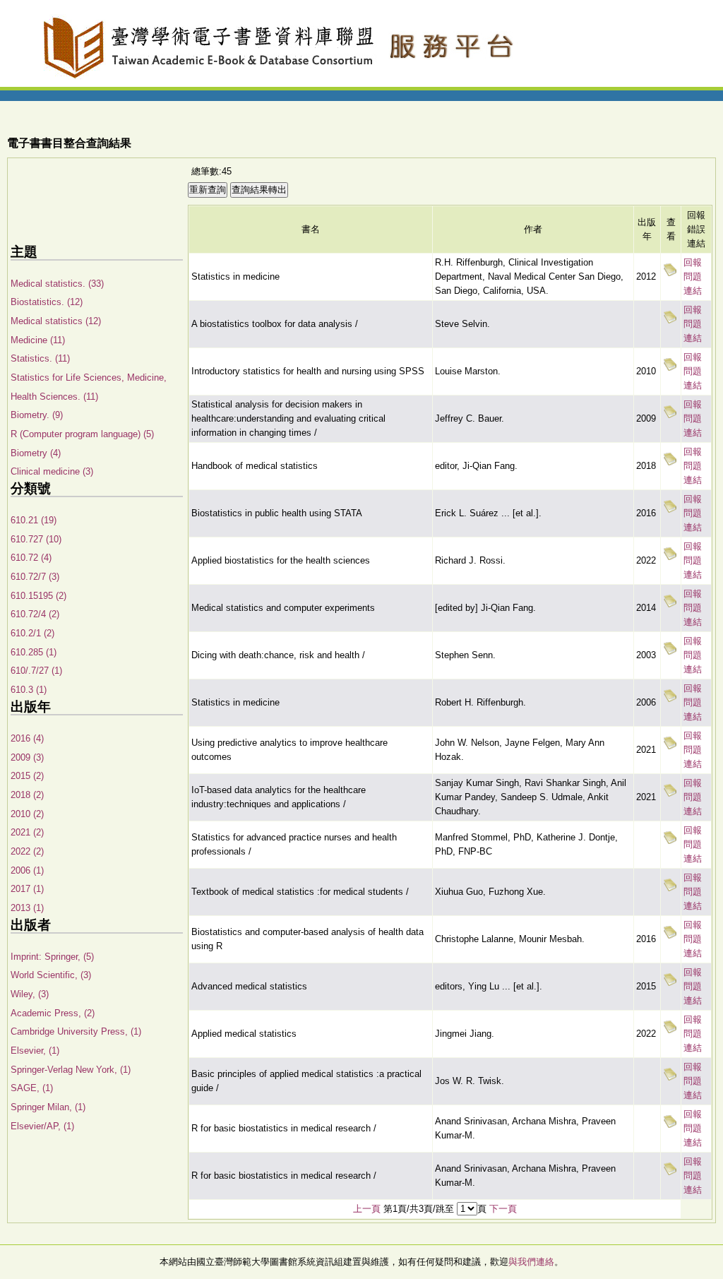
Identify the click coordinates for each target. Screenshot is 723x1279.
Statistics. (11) (40, 358)
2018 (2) (27, 795)
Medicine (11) (38, 340)
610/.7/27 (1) (36, 670)
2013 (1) (27, 908)
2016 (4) (27, 738)
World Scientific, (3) (51, 975)
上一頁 (367, 1208)
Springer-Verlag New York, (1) (71, 1069)
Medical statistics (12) (56, 321)
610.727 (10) (36, 539)
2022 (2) (27, 851)
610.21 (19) (33, 520)
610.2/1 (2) (32, 633)
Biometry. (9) (37, 415)
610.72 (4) (31, 557)
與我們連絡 (531, 1261)
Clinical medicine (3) (52, 471)
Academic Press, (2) (53, 1013)
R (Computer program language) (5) (82, 434)
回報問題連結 (692, 276)
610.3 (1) (29, 689)
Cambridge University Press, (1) (76, 1031)
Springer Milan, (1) (48, 1107)
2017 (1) (27, 889)
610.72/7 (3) (35, 576)
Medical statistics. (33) (57, 283)
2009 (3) (27, 757)
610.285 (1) (33, 652)
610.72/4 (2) (35, 614)
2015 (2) (27, 776)
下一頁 (503, 1208)
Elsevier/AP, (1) (42, 1126)
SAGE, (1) (32, 1088)
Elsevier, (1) (35, 1050)
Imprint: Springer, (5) (52, 956)
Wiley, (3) (30, 994)
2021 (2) (27, 832)
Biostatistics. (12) (47, 302)
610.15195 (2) (38, 595)
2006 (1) (27, 870)
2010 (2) (27, 814)
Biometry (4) (36, 453)
